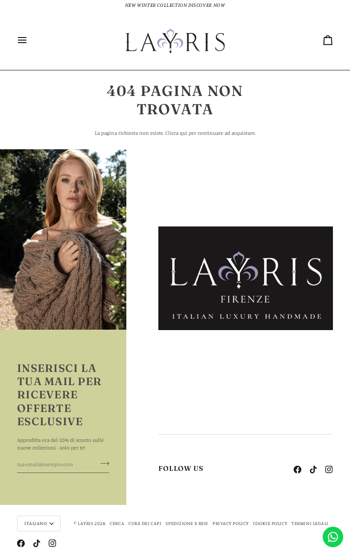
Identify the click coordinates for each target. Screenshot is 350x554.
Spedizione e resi (187, 523)
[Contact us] (333, 537)
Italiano (35, 523)
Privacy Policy (231, 523)
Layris (85, 523)
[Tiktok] (313, 469)
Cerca (117, 523)
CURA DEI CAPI (144, 523)
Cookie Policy (270, 523)
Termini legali (310, 523)
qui (183, 133)
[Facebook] (297, 469)
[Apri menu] (30, 40)
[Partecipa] (102, 463)
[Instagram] (329, 469)
